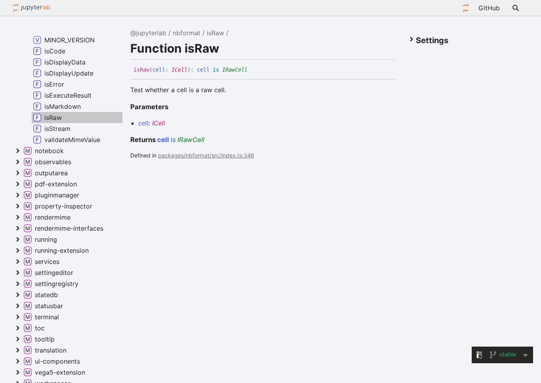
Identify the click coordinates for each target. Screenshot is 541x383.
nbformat (186, 33)
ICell (179, 69)
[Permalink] (253, 69)
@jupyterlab (31, 8)
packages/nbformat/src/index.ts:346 (206, 155)
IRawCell (235, 69)
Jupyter (466, 8)
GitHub (489, 8)
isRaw (215, 33)
